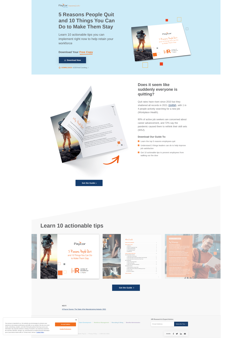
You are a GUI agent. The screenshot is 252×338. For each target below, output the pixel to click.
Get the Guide (88, 183)
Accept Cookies (65, 324)
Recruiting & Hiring (117, 322)
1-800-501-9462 (104, 333)
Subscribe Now (180, 324)
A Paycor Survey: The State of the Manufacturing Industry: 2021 (84, 309)
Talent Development (85, 322)
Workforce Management (101, 322)
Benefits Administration (133, 322)
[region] (40, 326)
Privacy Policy (92, 333)
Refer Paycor (82, 333)
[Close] (76, 319)
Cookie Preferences (65, 329)
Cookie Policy (40, 332)
